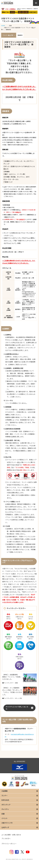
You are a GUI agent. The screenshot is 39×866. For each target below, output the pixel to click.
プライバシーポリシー (9, 844)
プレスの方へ (6, 838)
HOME (3, 26)
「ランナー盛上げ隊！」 (8, 35)
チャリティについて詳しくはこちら (17, 708)
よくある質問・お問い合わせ (11, 835)
